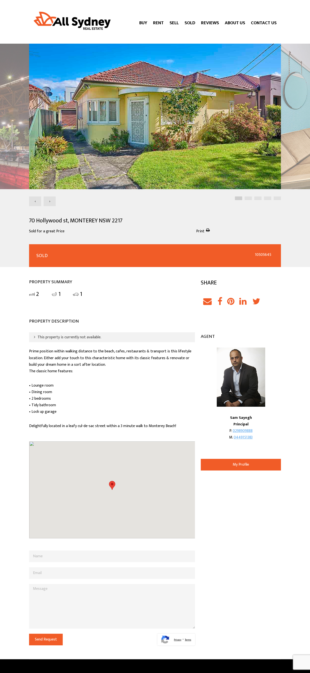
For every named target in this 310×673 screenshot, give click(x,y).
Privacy (177, 640)
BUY (143, 23)
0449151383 (243, 437)
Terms (188, 640)
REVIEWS (210, 23)
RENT (158, 23)
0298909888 (243, 431)
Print (200, 231)
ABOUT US (235, 23)
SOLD (190, 23)
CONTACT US (264, 23)
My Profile (241, 464)
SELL (174, 23)
